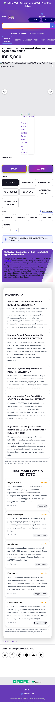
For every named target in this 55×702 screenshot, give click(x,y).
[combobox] (26, 25)
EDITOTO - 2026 (9, 641)
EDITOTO (7, 261)
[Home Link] (17, 17)
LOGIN (34, 20)
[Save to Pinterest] (26, 655)
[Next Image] (50, 91)
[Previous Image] (4, 91)
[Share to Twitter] (5, 655)
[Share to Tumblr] (41, 655)
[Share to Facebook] (12, 655)
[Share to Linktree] (19, 655)
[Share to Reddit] (34, 655)
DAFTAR (41, 169)
